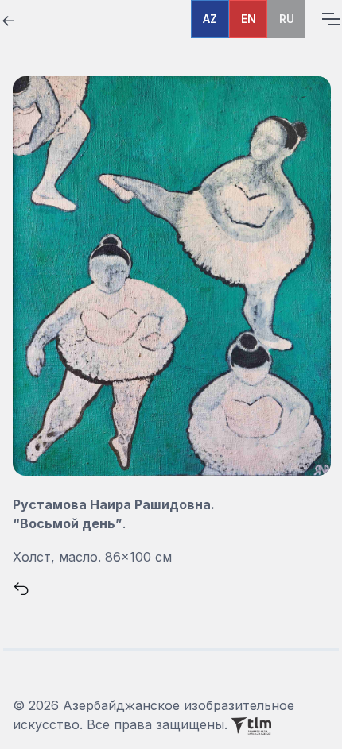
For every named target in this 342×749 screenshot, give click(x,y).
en (248, 18)
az (210, 18)
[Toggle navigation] (330, 19)
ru (286, 18)
